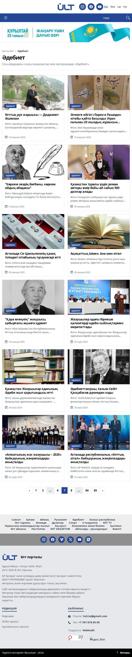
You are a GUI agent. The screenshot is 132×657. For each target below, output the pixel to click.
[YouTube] (99, 6)
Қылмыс (116, 525)
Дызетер (58, 522)
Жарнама (8, 616)
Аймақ (44, 519)
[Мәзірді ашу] (5, 17)
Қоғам (30, 519)
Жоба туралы (10, 621)
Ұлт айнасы (18, 528)
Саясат (16, 519)
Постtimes (38, 528)
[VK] (61, 539)
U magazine (90, 522)
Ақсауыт (60, 525)
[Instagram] (82, 6)
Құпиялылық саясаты (15, 626)
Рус (125, 6)
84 (87, 490)
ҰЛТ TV (107, 522)
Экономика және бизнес (88, 525)
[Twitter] (70, 539)
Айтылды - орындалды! (91, 528)
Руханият (60, 519)
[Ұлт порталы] (66, 7)
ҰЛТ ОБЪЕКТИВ (60, 528)
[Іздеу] (128, 18)
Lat (119, 6)
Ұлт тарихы (22, 522)
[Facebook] (91, 6)
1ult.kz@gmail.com (94, 616)
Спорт (73, 522)
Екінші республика (102, 519)
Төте (112, 6)
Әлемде (41, 522)
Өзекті (117, 528)
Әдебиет (78, 519)
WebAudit (89, 630)
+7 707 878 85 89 (89, 622)
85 (95, 490)
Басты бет (8, 51)
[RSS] (88, 539)
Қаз (106, 6)
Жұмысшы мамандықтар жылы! (27, 525)
